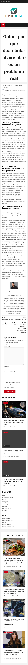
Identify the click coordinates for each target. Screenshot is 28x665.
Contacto (4, 510)
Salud (5, 540)
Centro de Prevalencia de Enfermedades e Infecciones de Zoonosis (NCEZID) (14, 140)
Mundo (4, 499)
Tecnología (5, 504)
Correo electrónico (9, 371)
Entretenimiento (6, 508)
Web (5, 377)
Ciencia (13, 31)
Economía (5, 501)
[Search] (25, 24)
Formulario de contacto (8, 520)
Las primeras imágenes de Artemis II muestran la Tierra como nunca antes (14, 422)
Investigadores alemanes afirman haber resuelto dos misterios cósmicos (13, 452)
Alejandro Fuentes (15, 426)
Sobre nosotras (6, 518)
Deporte (4, 506)
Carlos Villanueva (8, 85)
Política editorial (6, 524)
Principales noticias (7, 497)
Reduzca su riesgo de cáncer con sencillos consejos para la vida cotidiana (7, 320)
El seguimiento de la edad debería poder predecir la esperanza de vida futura (13, 481)
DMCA (4, 522)
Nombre (6, 366)
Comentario (7, 346)
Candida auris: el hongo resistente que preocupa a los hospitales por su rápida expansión (14, 591)
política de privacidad (8, 526)
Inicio (3, 495)
